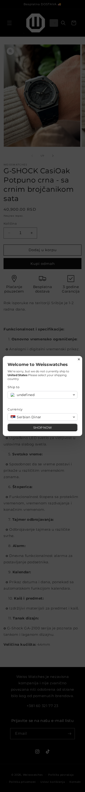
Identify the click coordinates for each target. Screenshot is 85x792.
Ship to (13, 387)
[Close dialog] (78, 359)
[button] (42, 395)
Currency (15, 409)
